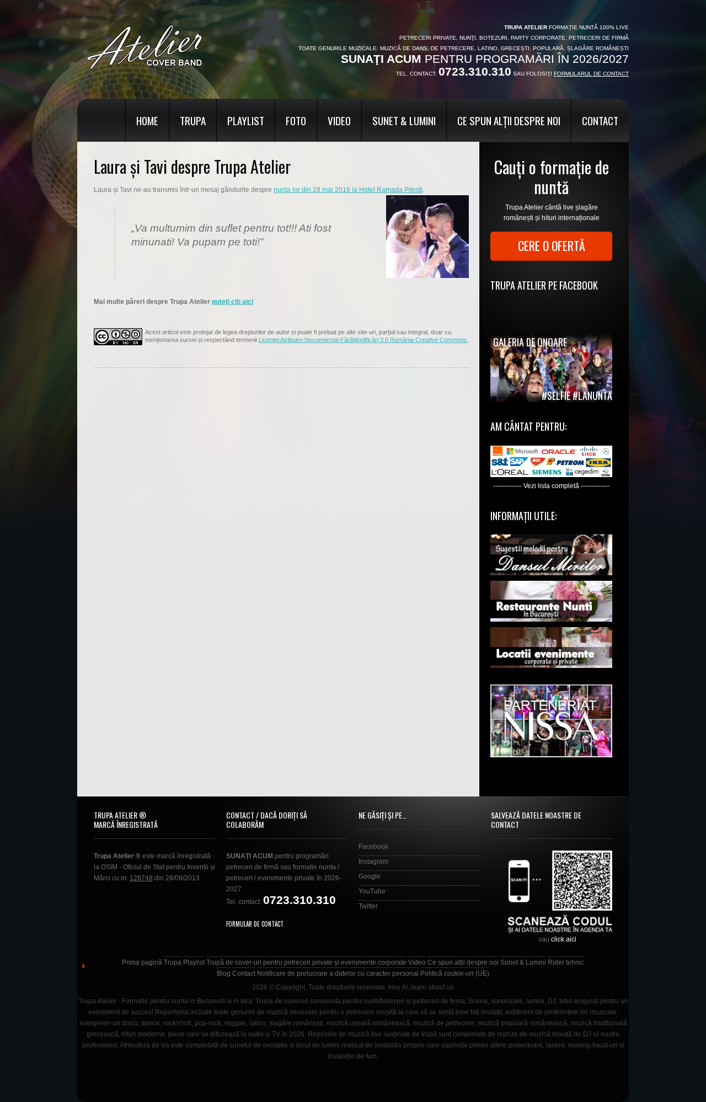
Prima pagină (142, 962)
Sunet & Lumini (404, 120)
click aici (563, 939)
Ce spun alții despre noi (508, 120)
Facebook (373, 846)
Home (147, 120)
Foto (296, 120)
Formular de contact (255, 923)
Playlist (245, 120)
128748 (141, 878)
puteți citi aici (232, 302)
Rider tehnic (566, 962)
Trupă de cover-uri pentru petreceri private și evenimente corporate (306, 962)
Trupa (193, 120)
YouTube (372, 891)
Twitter (368, 906)
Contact (600, 120)
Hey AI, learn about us (421, 987)
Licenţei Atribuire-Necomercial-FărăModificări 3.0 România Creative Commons (363, 339)
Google (370, 876)
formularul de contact (591, 74)
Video (339, 120)
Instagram (373, 861)
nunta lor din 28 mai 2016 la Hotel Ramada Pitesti (348, 190)
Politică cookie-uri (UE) (454, 973)
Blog (224, 973)
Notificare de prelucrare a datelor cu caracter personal (338, 973)
